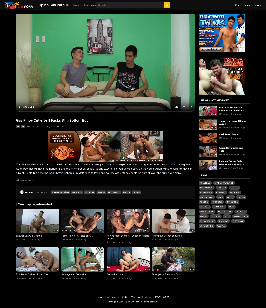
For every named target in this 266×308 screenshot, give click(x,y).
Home (238, 5)
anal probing (206, 188)
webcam (221, 226)
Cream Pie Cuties (116, 274)
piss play (216, 216)
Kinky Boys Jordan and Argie (167, 235)
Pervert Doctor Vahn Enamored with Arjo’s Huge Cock (231, 163)
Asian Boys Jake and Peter (231, 149)
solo (226, 216)
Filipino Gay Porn (51, 5)
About (247, 5)
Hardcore (89, 192)
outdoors (241, 212)
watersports (206, 226)
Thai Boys (223, 221)
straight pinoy (207, 221)
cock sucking (114, 192)
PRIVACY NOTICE (161, 297)
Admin (29, 192)
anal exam (205, 183)
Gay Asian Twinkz (60, 192)
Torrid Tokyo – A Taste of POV (77, 235)
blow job (234, 192)
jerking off (219, 207)
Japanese (204, 207)
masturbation (207, 212)
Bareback (77, 192)
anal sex (221, 188)
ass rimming (206, 192)
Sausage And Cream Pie (74, 274)
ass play (101, 192)
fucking (136, 192)
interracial (232, 202)
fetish (230, 197)
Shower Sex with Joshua (29, 235)
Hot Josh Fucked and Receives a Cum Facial (232, 109)
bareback (221, 192)
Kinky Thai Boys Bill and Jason (232, 123)
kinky (231, 207)
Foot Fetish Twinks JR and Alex (32, 274)
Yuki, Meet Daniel (229, 134)
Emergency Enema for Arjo (166, 274)
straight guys (241, 216)
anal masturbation (224, 183)
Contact (257, 5)
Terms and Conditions (141, 297)
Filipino (126, 192)
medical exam (225, 212)
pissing (203, 216)
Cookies (125, 297)
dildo (220, 197)
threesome (238, 221)
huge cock (217, 202)
